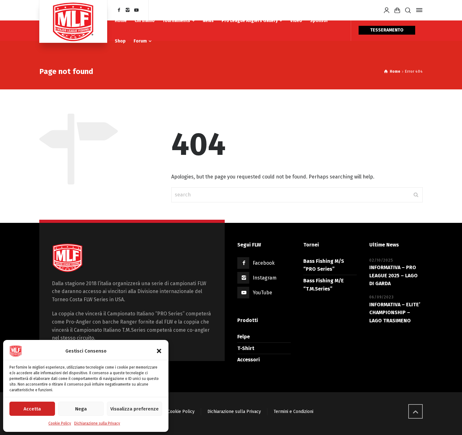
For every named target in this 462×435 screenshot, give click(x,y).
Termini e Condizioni (293, 411)
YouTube (262, 293)
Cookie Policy (59, 423)
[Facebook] (119, 10)
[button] (159, 351)
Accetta (32, 409)
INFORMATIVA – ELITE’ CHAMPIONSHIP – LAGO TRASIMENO (394, 313)
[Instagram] (128, 10)
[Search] (408, 10)
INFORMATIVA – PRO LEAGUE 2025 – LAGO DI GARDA (393, 275)
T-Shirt (245, 348)
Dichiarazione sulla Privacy (97, 423)
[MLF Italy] (73, 21)
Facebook (264, 263)
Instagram (265, 278)
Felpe (243, 337)
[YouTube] (136, 10)
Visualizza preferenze (134, 409)
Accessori (248, 360)
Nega (81, 409)
